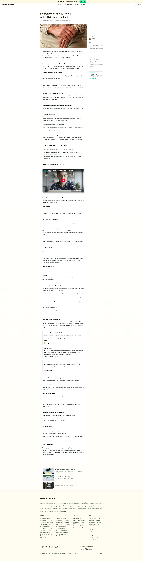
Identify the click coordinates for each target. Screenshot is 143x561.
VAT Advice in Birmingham (45, 526)
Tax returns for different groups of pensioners (57, 105)
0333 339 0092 (89, 549)
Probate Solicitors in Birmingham (62, 532)
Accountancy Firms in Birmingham (62, 520)
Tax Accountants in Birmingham (46, 520)
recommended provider (68, 312)
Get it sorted (82, 1)
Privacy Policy (91, 541)
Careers (90, 533)
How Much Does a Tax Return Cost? (79, 525)
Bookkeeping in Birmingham (61, 526)
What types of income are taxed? (53, 198)
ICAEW (53, 457)
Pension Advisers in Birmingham (46, 524)
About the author (48, 444)
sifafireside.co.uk (49, 370)
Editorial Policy (91, 535)
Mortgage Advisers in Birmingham (62, 522)
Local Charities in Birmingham (94, 520)
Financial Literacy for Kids (94, 527)
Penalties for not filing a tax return (53, 412)
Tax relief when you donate (51, 319)
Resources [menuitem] (83, 4)
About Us (90, 531)
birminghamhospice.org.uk (51, 356)
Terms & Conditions (62, 511)
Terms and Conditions (93, 539)
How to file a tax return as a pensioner (55, 378)
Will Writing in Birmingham (45, 532)
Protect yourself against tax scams (53, 164)
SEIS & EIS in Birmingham (61, 528)
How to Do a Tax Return (77, 518)
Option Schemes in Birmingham (46, 530)
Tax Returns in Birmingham (45, 518)
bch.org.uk (47, 343)
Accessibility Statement (93, 537)
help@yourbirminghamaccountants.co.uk (93, 548)
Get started (138, 4)
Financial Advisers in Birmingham (46, 522)
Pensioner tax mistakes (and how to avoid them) (58, 286)
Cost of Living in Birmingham (94, 518)
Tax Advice (43, 9)
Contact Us (91, 529)
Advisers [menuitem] (76, 4)
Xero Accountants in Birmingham (95, 522)
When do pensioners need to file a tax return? (57, 64)
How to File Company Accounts (79, 520)
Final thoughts (47, 426)
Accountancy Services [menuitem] (69, 4)
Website (44, 457)
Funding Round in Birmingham (62, 530)
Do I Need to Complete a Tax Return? (80, 531)
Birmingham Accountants (8, 4)
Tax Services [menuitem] (60, 4)
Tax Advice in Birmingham (61, 518)
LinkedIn (49, 457)
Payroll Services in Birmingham (46, 528)
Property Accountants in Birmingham (63, 524)
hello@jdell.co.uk (51, 454)
